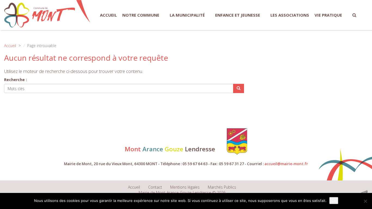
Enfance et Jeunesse (237, 15)
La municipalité (187, 15)
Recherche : (15, 79)
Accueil (108, 15)
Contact (155, 187)
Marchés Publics (222, 187)
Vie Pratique (328, 15)
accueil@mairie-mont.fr (286, 163)
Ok (333, 200)
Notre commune (140, 15)
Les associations (289, 15)
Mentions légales (185, 187)
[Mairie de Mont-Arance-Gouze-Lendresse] (39, 15)
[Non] (365, 201)
